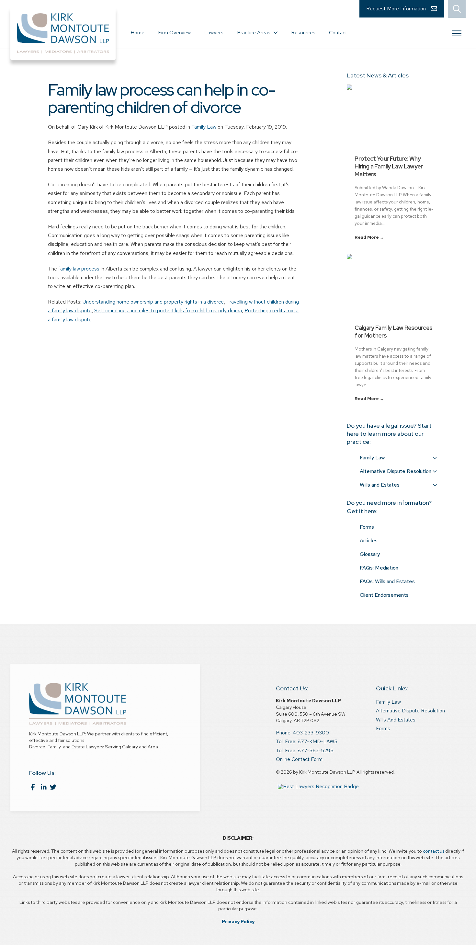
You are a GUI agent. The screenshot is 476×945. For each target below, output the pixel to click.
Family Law (203, 126)
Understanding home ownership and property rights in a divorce (153, 301)
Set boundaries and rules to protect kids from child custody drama (168, 310)
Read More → (369, 237)
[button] (457, 9)
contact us (433, 851)
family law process (78, 268)
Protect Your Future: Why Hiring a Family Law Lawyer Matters (389, 166)
